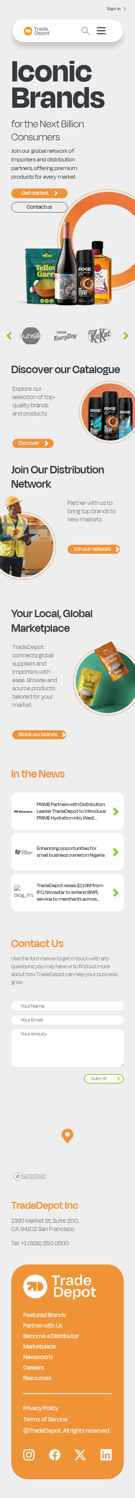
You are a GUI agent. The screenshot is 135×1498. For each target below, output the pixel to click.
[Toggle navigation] (101, 31)
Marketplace (39, 1346)
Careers (33, 1367)
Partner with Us (43, 1325)
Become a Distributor (51, 1336)
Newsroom (37, 1357)
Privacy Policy (40, 1408)
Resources (37, 1378)
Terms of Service (45, 1419)
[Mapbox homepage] (30, 1176)
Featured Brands (44, 1315)
